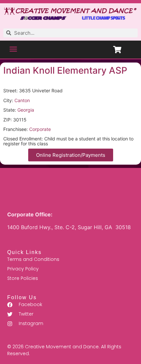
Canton (22, 100)
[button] (13, 49)
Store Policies (22, 278)
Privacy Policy (23, 268)
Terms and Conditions (33, 259)
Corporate (40, 129)
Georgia (25, 110)
